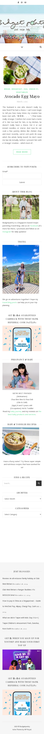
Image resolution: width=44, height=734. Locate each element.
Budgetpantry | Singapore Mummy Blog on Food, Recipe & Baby (22, 23)
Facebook (34, 225)
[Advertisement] (22, 537)
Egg (26, 89)
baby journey (16, 411)
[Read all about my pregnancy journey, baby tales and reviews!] (22, 376)
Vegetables (22, 92)
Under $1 (33, 89)
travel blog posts (9, 302)
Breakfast (17, 89)
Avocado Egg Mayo (22, 96)
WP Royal (27, 729)
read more (22, 152)
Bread (7, 89)
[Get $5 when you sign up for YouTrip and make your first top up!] (22, 660)
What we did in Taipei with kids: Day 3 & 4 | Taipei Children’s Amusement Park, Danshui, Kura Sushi (20, 623)
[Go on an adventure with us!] (22, 269)
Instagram (7, 231)
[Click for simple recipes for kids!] (22, 441)
